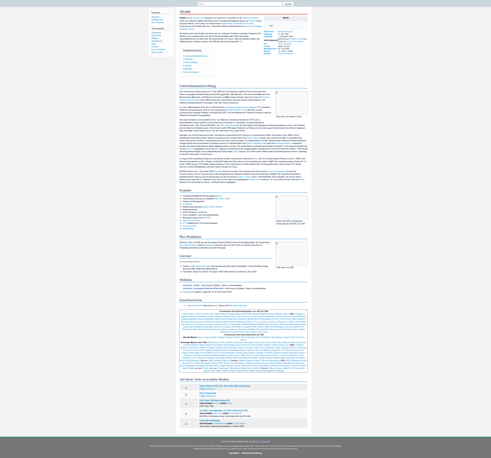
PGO (293, 337)
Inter (237, 355)
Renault (289, 326)
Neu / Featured (157, 22)
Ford (215, 352)
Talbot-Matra (234, 368)
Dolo (257, 350)
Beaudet (208, 344)
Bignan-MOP (241, 313)
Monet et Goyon (271, 324)
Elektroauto (209, 245)
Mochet (242, 360)
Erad (301, 350)
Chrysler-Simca (222, 347)
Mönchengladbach (254, 143)
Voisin (265, 331)
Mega (279, 337)
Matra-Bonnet (292, 357)
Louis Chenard (220, 324)
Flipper (209, 352)
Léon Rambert (198, 324)
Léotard (185, 357)
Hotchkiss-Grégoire (219, 355)
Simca (272, 329)
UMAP (286, 368)
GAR (294, 318)
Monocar (283, 324)
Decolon (196, 350)
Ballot (217, 313)
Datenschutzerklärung (252, 453)
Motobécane (274, 360)
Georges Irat (186, 321)
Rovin (217, 365)
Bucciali (271, 313)
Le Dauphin (280, 321)
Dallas (278, 347)
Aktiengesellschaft (285, 31)
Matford (246, 324)
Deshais (250, 350)
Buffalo (260, 344)
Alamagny (249, 342)
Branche (267, 53)
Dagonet (270, 347)
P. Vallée (196, 363)
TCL (241, 41)
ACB (209, 342)
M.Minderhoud (220, 423)
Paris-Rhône (237, 326)
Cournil (263, 347)
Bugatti (278, 313)
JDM (243, 355)
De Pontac (187, 350)
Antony (199, 313)
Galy (245, 352)
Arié (262, 342)
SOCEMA (264, 365)
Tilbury (272, 368)
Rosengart (215, 329)
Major (239, 324)
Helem (302, 352)
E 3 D (281, 350)
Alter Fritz (217, 413)
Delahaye (192, 318)
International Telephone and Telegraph (240, 107)
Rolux (182, 365)
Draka (235, 151)
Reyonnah (299, 363)
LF (191, 357)
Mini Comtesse (215, 360)
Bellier (214, 337)
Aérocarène (238, 342)
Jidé (247, 355)
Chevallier (202, 316)
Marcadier (221, 357)
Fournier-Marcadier (226, 352)
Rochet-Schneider (189, 329)
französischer (198, 17)
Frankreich (287, 43)
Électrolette (266, 318)
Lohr (195, 357)
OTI (189, 363)
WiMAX (218, 206)
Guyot (195, 321)
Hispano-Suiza (228, 321)
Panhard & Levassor (222, 326)
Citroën (211, 316)
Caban (285, 313)
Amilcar (191, 313)
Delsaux (242, 350)
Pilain (254, 326)
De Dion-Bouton (298, 316)
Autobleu (292, 342)
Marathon (211, 357)
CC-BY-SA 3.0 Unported (259, 441)
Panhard (214, 363)
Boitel (256, 313)
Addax (229, 342)
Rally (267, 326)
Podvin (226, 363)
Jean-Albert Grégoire (188, 245)
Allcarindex (187, 291)
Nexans (190, 148)
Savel (244, 365)
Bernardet (218, 344)
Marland (237, 357)
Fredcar (239, 352)
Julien (256, 355)
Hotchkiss (240, 321)
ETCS (207, 217)
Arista (268, 342)
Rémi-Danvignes (277, 326)
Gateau (252, 352)
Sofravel (273, 365)
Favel (288, 318)
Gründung (268, 34)
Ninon (303, 360)
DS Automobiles (262, 337)
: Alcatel (191, 285)
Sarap (237, 365)
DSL (219, 195)
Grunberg (294, 352)
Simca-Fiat (280, 329)
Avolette (186, 344)
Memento (208, 305)
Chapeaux (299, 313)
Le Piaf (300, 355)
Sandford (242, 329)
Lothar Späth (230, 125)
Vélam (218, 370)
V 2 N (293, 368)
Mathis (253, 324)
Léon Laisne (186, 324)
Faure (282, 318)
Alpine (207, 337)
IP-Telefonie (187, 204)
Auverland (301, 342)
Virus (259, 331)
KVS (275, 355)
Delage (184, 318)
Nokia (302, 179)
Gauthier (301, 318)
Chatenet (229, 337)
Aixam (200, 337)
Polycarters (250, 363)
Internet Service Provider (243, 23)
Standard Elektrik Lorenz (236, 109)
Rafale (272, 363)
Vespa (239, 370)
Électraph (242, 318)
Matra (283, 357)
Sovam (281, 365)
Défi (202, 350)
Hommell (196, 355)
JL (252, 355)
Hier (176, 446)
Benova (224, 313)
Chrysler (210, 347)
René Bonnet (288, 363)
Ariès (212, 313)
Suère (294, 329)
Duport (275, 350)
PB (221, 363)
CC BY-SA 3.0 (235, 413)
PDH (227, 198)
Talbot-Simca (246, 368)
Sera (250, 365)
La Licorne (261, 321)
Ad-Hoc (222, 342)
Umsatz (267, 51)
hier (166, 446)
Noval (184, 363)
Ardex (205, 313)
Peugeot (247, 326)
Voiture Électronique (264, 370)
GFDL (229, 403)
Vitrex (245, 370)
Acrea (215, 342)
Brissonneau (235, 344)
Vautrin (206, 370)
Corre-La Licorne (249, 316)
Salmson (224, 329)
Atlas (285, 342)
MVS (289, 360)
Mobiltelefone (188, 228)
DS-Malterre (266, 350)
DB (291, 347)
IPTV (185, 223)
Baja (202, 344)
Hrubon (231, 355)
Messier (261, 324)
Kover (269, 355)
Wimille (281, 370)
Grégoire (284, 352)
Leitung (267, 46)
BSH (254, 344)
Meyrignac (195, 360)
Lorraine (208, 324)
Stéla (289, 329)
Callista (275, 344)
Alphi (185, 313)
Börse (217, 148)
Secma (243, 339)
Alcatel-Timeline (194, 305)
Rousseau (200, 365)
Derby (217, 318)
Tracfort (234, 331)
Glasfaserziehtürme (284, 143)
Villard (252, 331)
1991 (222, 125)
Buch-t (216, 403)
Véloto (225, 370)
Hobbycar (187, 355)
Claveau (218, 316)
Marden (229, 357)
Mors (192, 326)
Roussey (209, 365)
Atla (279, 342)
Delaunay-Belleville (205, 318)
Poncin (259, 363)
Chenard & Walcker (189, 316)
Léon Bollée (300, 321)
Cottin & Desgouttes (266, 316)
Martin (255, 357)
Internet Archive (239, 305)
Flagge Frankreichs (207, 388)
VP (275, 370)
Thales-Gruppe (244, 176)
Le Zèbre (290, 321)
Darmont (279, 316)
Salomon (233, 329)
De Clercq (302, 347)
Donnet (224, 318)
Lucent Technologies (295, 41)
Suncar (295, 365)
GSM (205, 206)
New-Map (208, 326)
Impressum (234, 453)
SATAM (251, 329)
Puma (266, 363)
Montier (292, 324)
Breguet (263, 313)
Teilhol (256, 368)
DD (295, 347)
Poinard (234, 363)
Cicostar (233, 347)
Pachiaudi (205, 363)
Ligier (273, 337)
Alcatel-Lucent (296, 38)
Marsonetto (247, 357)
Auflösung (268, 36)
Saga (223, 365)
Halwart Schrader (203, 266)
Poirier (261, 326)
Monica (264, 360)
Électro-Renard (254, 318)
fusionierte (218, 171)
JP (255, 321)
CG (287, 344)
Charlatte (299, 344)
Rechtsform (269, 31)
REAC (279, 363)
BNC (250, 313)
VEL (212, 370)
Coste (256, 347)
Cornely (249, 347)
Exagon (185, 352)
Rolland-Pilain (204, 329)
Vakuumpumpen (189, 225)
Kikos (263, 355)
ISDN (216, 198)
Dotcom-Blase (253, 137)
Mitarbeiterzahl (270, 48)
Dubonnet (233, 318)
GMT (270, 352)
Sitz (265, 44)
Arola (274, 342)
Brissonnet (246, 344)
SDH (222, 198)
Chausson (184, 347)
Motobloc (199, 326)
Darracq (287, 316)
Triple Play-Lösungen (191, 220)
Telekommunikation (285, 53)
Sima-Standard (262, 329)
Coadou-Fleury (229, 316)
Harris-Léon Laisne (213, 321)
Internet (252, 20)
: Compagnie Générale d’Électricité (203, 288)
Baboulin (195, 344)
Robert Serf (298, 326)
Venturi (232, 370)
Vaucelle (300, 368)
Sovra (287, 365)
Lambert (270, 321)
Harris (201, 321)
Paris (280, 43)
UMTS (211, 206)
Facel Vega (193, 352)
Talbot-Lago (224, 331)
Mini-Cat (226, 360)
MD (188, 360)
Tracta (241, 331)
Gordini (277, 352)
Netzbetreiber (226, 23)
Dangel (285, 347)
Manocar (202, 357)
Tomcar (279, 368)
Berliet (232, 313)
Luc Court (231, 324)
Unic (247, 331)
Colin (239, 316)
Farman (275, 318)
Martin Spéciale (266, 357)
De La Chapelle (248, 337)
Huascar (248, 321)
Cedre (281, 344)
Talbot (301, 329)
